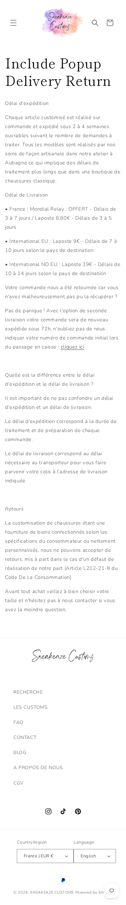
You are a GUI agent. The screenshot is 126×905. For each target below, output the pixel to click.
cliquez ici (72, 346)
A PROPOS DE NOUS (38, 767)
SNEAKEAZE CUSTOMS (52, 892)
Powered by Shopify (94, 892)
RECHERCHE (28, 692)
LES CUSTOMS (30, 707)
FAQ (18, 722)
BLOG (19, 752)
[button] (13, 22)
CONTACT (24, 737)
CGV (18, 783)
